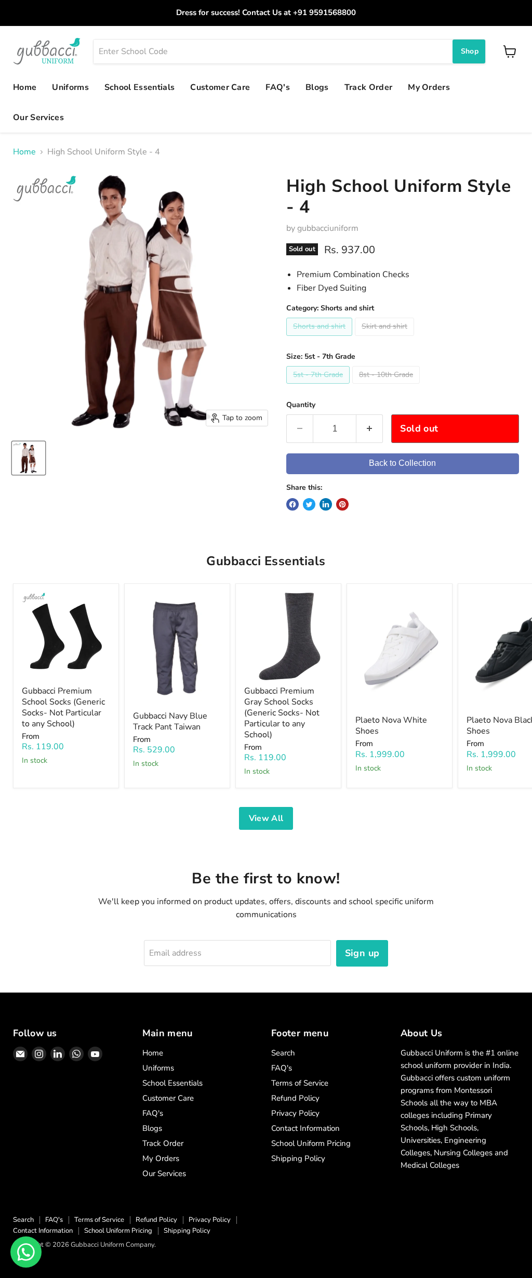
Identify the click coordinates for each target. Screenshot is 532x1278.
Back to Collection (402, 463)
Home (24, 87)
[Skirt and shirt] (386, 338)
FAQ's (277, 87)
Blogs (317, 87)
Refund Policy (295, 1098)
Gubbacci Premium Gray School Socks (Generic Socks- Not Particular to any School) (282, 712)
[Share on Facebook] (292, 504)
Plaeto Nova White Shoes (391, 725)
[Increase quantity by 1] (369, 428)
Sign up (362, 953)
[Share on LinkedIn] (326, 504)
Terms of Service (299, 1083)
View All (266, 818)
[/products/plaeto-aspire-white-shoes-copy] (399, 651)
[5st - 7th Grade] (319, 386)
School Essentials (139, 87)
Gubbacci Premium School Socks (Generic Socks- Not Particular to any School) (63, 707)
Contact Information (305, 1128)
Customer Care (220, 87)
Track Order (368, 87)
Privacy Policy (295, 1113)
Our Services (38, 117)
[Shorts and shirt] (320, 338)
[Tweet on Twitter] (309, 504)
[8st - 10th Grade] (387, 386)
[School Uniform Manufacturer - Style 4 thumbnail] (28, 458)
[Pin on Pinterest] (342, 504)
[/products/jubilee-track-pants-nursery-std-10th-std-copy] (177, 649)
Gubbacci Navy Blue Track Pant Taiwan (170, 721)
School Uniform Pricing (311, 1143)
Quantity (300, 405)
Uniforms (70, 87)
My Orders (429, 87)
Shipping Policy (298, 1158)
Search (283, 1053)
